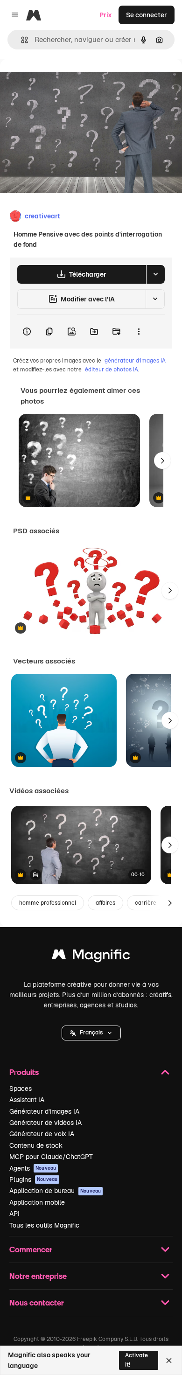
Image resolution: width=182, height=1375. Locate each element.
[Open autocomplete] (21, 39)
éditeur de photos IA (111, 369)
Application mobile (37, 1202)
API (14, 1213)
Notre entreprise (38, 1276)
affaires (105, 903)
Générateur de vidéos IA (45, 1122)
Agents (32, 1168)
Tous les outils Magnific (44, 1225)
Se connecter (146, 15)
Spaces (20, 1088)
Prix (105, 15)
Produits (24, 1072)
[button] (91, 1033)
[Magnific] (91, 956)
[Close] (169, 1360)
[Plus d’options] (138, 331)
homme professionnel (47, 903)
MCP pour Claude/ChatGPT (51, 1156)
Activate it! (136, 1360)
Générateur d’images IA (44, 1111)
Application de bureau (55, 1191)
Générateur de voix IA (41, 1134)
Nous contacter (36, 1302)
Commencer (30, 1249)
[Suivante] (162, 460)
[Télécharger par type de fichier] (155, 274)
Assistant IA (26, 1100)
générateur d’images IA (135, 360)
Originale (62, 80)
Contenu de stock (36, 1145)
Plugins (33, 1179)
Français (91, 1032)
